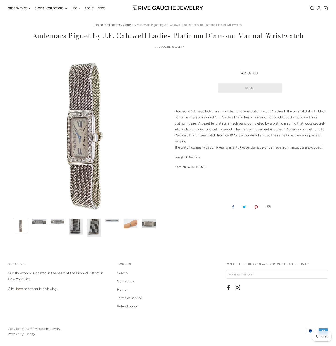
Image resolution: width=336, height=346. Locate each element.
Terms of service (129, 298)
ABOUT (89, 8)
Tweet (244, 206)
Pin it (256, 206)
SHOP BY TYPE (17, 8)
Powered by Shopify (21, 334)
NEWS (101, 8)
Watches (128, 25)
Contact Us (126, 281)
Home (99, 25)
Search (122, 273)
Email (268, 206)
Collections (112, 25)
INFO (74, 8)
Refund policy (127, 306)
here (19, 289)
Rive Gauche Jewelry (168, 46)
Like (233, 206)
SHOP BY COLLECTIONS (49, 8)
